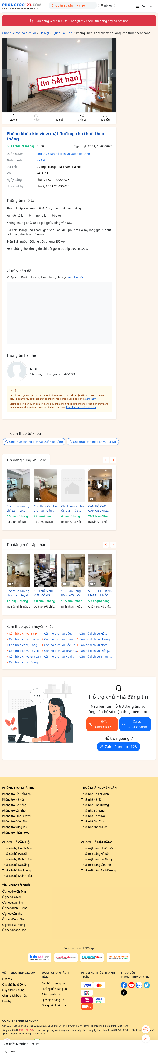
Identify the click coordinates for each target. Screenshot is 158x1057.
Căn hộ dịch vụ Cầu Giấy (57, 633)
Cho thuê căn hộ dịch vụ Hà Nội (95, 442)
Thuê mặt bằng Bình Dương (98, 870)
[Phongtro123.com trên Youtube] (131, 987)
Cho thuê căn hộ (16, 842)
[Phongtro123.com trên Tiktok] (124, 994)
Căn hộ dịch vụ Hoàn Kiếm (58, 639)
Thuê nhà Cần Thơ (92, 821)
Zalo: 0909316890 (137, 724)
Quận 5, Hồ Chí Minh (43, 607)
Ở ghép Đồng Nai (13, 919)
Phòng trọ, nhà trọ (18, 788)
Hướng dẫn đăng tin (54, 989)
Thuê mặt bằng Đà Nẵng (96, 859)
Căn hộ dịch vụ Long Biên (23, 645)
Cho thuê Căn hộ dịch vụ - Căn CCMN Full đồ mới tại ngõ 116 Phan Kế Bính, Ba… (45, 508)
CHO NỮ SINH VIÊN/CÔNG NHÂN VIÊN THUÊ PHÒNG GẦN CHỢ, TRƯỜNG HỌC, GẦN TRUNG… (44, 593)
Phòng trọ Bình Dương (16, 816)
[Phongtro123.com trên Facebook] (124, 987)
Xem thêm (90, 398)
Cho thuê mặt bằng (96, 842)
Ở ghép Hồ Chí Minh (14, 891)
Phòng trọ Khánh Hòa (15, 832)
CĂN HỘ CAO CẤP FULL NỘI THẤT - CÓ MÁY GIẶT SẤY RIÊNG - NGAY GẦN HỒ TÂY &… (100, 508)
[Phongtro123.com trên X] (147, 987)
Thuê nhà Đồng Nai (93, 816)
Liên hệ (7, 1001)
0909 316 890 (26, 1030)
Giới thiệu (8, 979)
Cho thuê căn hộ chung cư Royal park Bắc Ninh (18, 593)
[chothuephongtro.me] (118, 957)
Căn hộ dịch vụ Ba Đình (25, 633)
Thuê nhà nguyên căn (99, 788)
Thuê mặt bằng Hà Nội (95, 854)
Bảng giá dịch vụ (52, 994)
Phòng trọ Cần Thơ (14, 810)
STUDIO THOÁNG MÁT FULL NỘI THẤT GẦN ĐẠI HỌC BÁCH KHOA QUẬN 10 (100, 593)
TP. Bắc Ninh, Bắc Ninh (17, 607)
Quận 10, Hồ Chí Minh (98, 607)
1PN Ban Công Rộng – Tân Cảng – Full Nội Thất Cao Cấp (72, 593)
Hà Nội (41, 160)
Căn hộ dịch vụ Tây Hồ (24, 651)
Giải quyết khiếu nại (54, 1005)
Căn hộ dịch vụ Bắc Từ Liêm (59, 645)
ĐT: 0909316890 (104, 724)
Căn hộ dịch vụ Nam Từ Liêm (95, 645)
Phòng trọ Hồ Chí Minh (16, 794)
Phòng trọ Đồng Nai (14, 821)
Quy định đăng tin (53, 1000)
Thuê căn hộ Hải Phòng (16, 870)
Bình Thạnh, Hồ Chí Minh (70, 607)
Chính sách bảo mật (14, 995)
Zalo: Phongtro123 (121, 746)
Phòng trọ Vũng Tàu (14, 827)
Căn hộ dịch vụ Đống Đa (93, 651)
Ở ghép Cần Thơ (12, 914)
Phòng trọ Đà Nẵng (14, 805)
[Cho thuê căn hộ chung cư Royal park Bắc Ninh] (18, 570)
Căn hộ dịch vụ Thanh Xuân (59, 651)
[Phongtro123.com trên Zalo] (139, 987)
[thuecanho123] (92, 957)
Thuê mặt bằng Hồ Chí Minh (98, 848)
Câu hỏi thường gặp (54, 983)
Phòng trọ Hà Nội (13, 799)
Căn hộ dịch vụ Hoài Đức (58, 656)
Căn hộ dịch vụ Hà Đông (92, 633)
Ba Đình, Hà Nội (16, 522)
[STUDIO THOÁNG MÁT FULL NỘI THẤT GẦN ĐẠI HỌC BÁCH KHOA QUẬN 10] (100, 570)
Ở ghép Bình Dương (14, 908)
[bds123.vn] (39, 957)
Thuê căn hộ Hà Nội (14, 854)
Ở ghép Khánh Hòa (14, 930)
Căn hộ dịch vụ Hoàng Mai (94, 639)
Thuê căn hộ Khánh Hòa (17, 876)
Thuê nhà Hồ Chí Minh (95, 794)
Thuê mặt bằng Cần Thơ (96, 865)
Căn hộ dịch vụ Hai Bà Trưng (24, 639)
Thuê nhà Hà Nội (91, 799)
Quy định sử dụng (13, 990)
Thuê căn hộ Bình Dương (17, 859)
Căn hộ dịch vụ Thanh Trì (94, 656)
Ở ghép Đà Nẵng (12, 902)
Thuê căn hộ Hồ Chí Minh (17, 848)
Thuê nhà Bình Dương (95, 805)
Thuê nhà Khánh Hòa (94, 827)
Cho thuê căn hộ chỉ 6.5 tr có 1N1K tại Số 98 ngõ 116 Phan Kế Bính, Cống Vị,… (18, 508)
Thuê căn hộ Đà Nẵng (15, 865)
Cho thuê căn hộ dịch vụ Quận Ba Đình (63, 154)
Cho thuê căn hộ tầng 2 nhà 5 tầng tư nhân (72, 508)
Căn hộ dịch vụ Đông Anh (23, 662)
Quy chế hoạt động (14, 984)
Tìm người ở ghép (16, 885)
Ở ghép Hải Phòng (13, 925)
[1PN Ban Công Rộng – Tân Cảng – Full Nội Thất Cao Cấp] (73, 570)
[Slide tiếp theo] (110, 72)
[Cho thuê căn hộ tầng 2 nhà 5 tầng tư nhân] (73, 485)
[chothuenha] (66, 957)
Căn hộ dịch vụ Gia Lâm (25, 656)
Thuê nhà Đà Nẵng (93, 810)
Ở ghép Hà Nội (11, 897)
